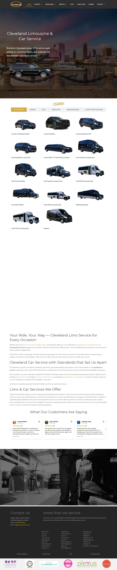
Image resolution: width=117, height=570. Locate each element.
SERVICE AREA (49, 4)
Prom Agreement (95, 554)
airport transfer (22, 377)
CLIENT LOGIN (81, 4)
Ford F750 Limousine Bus (20, 228)
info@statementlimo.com (22, 525)
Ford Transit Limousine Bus (85, 157)
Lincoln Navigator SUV (83, 134)
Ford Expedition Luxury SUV (20, 157)
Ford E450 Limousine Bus (84, 181)
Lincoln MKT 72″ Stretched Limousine (57, 157)
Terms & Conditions (22, 554)
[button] (106, 429)
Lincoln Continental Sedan (20, 134)
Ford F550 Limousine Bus (52, 205)
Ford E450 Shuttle (17, 205)
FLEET (72, 4)
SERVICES (37, 4)
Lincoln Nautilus (49, 134)
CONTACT (100, 4)
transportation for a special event (86, 345)
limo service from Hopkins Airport (35, 345)
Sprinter (46, 228)
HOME (29, 4)
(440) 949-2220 (20, 522)
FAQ (71, 554)
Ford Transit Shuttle (18, 181)
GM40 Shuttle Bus (82, 205)
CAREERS (91, 4)
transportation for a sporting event (74, 377)
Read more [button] (16, 436)
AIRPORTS (62, 4)
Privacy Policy (46, 554)
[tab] (19, 110)
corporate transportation (43, 377)
